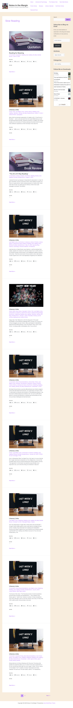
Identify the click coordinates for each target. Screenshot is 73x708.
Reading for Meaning (16, 53)
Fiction (10, 111)
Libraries (18, 383)
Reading (24, 55)
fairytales (30, 315)
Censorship (31, 381)
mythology (16, 246)
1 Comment (12, 656)
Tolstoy (33, 522)
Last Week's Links (20, 111)
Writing (20, 113)
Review (37, 175)
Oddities (24, 657)
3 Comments (12, 381)
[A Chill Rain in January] (69, 98)
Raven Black (57, 94)
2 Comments (12, 55)
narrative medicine (23, 246)
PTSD (19, 455)
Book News (19, 311)
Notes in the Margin (18, 5)
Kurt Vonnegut (14, 455)
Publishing (17, 314)
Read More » (12, 72)
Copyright (24, 311)
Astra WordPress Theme (49, 703)
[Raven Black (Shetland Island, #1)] (69, 94)
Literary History (28, 111)
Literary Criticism (20, 175)
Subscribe (57, 45)
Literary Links (14, 110)
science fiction (12, 114)
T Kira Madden (57, 74)
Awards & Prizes (19, 656)
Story (39, 243)
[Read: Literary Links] (26, 95)
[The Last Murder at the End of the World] (69, 78)
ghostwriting (36, 245)
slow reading (29, 55)
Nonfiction (27, 175)
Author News (12, 311)
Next (48, 695)
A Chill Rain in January (59, 98)
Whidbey (56, 73)
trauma (23, 591)
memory (11, 246)
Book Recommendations (22, 381)
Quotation (18, 55)
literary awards (16, 660)
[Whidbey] (69, 73)
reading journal (16, 317)
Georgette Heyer (26, 522)
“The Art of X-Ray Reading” (18, 174)
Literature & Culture (18, 243)
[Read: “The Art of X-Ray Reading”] (26, 161)
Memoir (25, 243)
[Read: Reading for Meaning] (26, 40)
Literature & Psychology (37, 312)
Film (14, 111)
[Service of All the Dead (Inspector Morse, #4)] (69, 90)
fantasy (35, 315)
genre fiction (34, 659)
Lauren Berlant (12, 591)
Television (15, 113)
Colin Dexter (56, 91)
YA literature (32, 246)
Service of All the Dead (59, 89)
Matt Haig (19, 591)
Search (55, 17)
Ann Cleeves (56, 95)
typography (19, 114)
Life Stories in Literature (24, 242)
